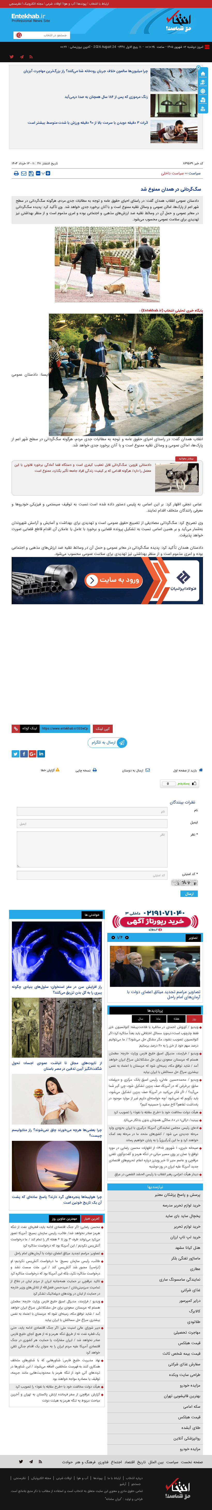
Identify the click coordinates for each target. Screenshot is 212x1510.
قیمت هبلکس (189, 1343)
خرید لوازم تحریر (187, 1227)
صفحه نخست (192, 1462)
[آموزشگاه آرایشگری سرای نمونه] (107, 695)
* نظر (194, 834)
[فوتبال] (203, 91)
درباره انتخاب (134, 1478)
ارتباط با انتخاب (99, 3)
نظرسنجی (15, 3)
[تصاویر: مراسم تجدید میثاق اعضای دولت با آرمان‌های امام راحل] (155, 966)
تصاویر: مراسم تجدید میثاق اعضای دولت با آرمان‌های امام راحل (163, 994)
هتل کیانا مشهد (187, 1248)
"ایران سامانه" (113, 1499)
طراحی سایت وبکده (184, 1375)
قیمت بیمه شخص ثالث (181, 1354)
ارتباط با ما (114, 1478)
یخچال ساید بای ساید (182, 1216)
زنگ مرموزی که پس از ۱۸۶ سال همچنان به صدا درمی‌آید (106, 97)
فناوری (103, 1462)
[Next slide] (113, 937)
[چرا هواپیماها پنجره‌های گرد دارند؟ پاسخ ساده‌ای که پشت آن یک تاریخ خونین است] (57, 1166)
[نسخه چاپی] (16, 173)
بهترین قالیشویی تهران (182, 1396)
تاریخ (141, 1462)
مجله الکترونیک (33, 3)
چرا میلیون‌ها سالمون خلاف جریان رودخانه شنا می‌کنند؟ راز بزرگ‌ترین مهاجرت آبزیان (86, 71)
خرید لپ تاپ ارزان (185, 1237)
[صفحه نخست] (203, 73)
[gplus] (32, 753)
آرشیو (123, 1484)
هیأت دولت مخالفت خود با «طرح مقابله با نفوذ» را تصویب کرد (156, 1112)
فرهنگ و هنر (85, 1462)
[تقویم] (203, 99)
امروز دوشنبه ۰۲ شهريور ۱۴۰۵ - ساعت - (173, 46)
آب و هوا (69, 3)
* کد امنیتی (190, 874)
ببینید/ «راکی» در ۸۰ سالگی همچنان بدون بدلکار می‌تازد (161, 1120)
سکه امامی (191, 1407)
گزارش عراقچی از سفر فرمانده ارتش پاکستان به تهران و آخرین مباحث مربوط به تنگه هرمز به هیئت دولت (55, 1397)
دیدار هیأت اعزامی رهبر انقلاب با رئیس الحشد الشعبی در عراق (156, 1174)
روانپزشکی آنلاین (186, 1438)
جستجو (136, 1484)
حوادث (67, 1462)
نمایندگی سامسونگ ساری (179, 1279)
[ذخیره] (31, 173)
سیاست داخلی (172, 173)
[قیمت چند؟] (203, 82)
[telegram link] (31, 1461)
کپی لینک (103, 729)
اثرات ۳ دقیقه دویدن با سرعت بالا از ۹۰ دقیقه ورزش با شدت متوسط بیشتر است (88, 123)
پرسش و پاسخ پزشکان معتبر (177, 1195)
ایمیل (194, 822)
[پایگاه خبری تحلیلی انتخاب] (180, 23)
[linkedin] (41, 753)
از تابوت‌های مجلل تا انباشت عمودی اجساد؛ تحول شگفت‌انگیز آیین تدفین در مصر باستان (57, 1066)
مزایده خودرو (190, 1385)
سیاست (194, 173)
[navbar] (207, 47)
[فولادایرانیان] (107, 580)
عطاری (195, 1269)
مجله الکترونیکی (41, 1478)
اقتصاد (129, 1462)
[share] (12, 57)
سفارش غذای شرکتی (184, 1364)
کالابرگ (194, 1311)
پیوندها (82, 3)
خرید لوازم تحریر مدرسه (181, 1205)
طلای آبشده (190, 1428)
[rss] (31, 57)
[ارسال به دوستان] (23, 173)
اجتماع (116, 1462)
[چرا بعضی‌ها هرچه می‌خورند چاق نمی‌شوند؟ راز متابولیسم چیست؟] (57, 1099)
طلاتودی (193, 1322)
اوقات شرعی (53, 3)
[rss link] (40, 1461)
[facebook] (24, 753)
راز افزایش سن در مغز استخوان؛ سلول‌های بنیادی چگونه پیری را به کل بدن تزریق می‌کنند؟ (57, 989)
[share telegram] (21, 57)
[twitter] (15, 753)
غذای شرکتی (190, 1290)
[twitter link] (21, 1461)
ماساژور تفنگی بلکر (185, 1258)
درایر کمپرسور (189, 1301)
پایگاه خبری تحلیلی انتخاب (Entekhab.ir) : (171, 310)
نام (196, 810)
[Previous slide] (127, 937)
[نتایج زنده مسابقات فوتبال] (203, 108)
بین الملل (156, 1462)
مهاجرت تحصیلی (187, 1332)
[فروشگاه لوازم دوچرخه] (107, 639)
